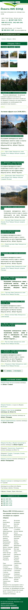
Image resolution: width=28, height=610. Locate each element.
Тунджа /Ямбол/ (8, 577)
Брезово (16, 524)
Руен (4, 563)
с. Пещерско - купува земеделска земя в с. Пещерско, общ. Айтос (14, 351)
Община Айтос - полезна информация (14, 93)
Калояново (17, 536)
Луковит (16, 543)
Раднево (16, 558)
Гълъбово (17, 529)
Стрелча (5, 572)
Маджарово (17, 545)
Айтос (3, 107)
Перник (16, 556)
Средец (16, 567)
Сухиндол (17, 574)
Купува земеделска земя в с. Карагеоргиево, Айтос (10, 231)
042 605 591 (18, 22)
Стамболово (18, 568)
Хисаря (16, 579)
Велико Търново (8, 527)
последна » (18, 371)
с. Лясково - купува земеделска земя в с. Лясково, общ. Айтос (14, 278)
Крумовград (6, 542)
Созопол (5, 567)
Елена (16, 533)
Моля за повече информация (9, 605)
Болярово (4, 455)
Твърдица (6, 576)
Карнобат (6, 540)
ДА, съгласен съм (5, 607)
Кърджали (19, 448)
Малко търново (8, 547)
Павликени (17, 554)
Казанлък (6, 536)
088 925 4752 (6, 22)
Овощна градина (19, 153)
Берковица (6, 522)
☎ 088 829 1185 (7, 30)
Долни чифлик (18, 531)
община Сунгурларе (18, 443)
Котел (16, 540)
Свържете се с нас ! (14, 496)
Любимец (6, 545)
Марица (16, 547)
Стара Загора (7, 570)
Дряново (5, 533)
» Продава (11, 47)
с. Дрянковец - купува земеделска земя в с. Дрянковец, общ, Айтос (12, 163)
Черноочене (11, 448)
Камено (5, 538)
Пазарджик (6, 556)
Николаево (17, 551)
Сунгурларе (6, 574)
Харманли (17, 577)
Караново (8, 266)
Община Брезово (6, 415)
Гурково (5, 529)
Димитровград (7, 531)
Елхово (22, 453)
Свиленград (17, 563)
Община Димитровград (8, 420)
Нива (10, 151)
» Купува (4, 47)
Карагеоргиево (10, 244)
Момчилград (7, 549)
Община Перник (6, 405)
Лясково (7, 292)
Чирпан (16, 581)
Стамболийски (7, 568)
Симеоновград (7, 565)
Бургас (16, 526)
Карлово (16, 538)
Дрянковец (8, 175)
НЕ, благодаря (15, 607)
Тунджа (10, 453)
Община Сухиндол (6, 481)
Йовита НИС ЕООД (12, 9)
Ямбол (10, 455)
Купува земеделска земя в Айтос (12, 136)
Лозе (7, 153)
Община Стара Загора (8, 410)
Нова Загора (7, 552)
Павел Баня (6, 554)
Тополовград (18, 576)
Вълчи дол (4, 406)
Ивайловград (18, 535)
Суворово (17, 572)
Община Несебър (6, 443)
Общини (9, 39)
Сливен (16, 565)
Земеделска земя (18, 151)
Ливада (11, 153)
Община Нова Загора (7, 382)
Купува (3, 153)
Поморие (6, 558)
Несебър (5, 551)
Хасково (5, 579)
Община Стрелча (6, 458)
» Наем (17, 47)
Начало (3, 39)
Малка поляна (9, 314)
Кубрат (16, 542)
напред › (9, 371)
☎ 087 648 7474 (15, 20)
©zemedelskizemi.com (14, 599)
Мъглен (7, 341)
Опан (15, 552)
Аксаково (17, 520)
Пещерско (8, 364)
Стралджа (16, 453)
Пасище (3, 155)
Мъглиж (16, 549)
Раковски (6, 560)
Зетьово (7, 220)
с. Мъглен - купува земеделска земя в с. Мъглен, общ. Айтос (13, 324)
